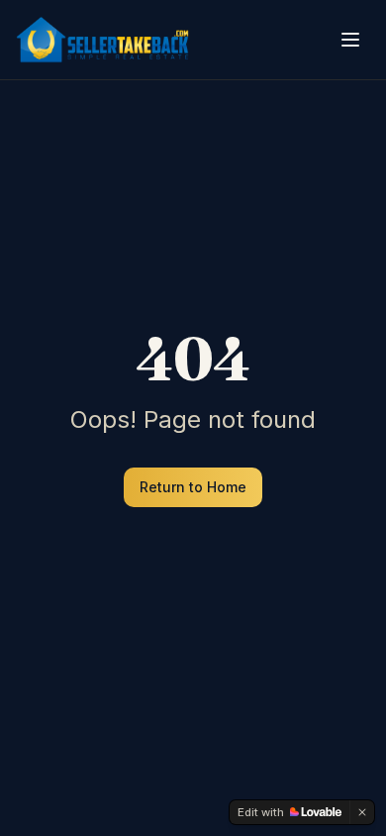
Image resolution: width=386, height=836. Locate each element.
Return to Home (193, 486)
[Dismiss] (362, 812)
